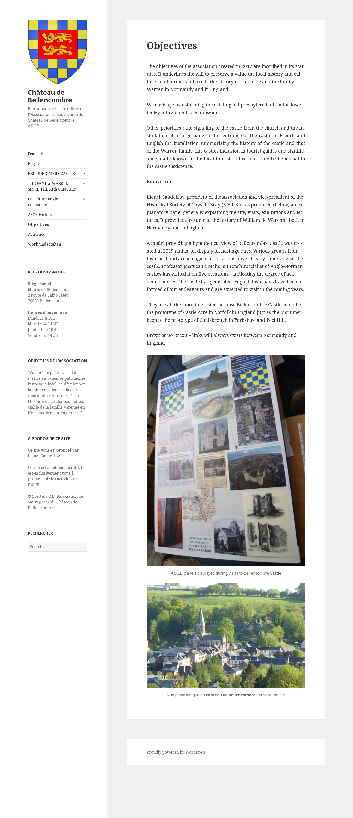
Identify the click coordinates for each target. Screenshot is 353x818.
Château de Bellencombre (50, 96)
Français (35, 153)
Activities (36, 234)
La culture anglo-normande (44, 201)
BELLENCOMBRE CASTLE (51, 173)
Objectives (38, 224)
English (35, 163)
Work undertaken (44, 244)
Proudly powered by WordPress (176, 752)
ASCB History (40, 214)
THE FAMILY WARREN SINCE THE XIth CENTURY (52, 186)
